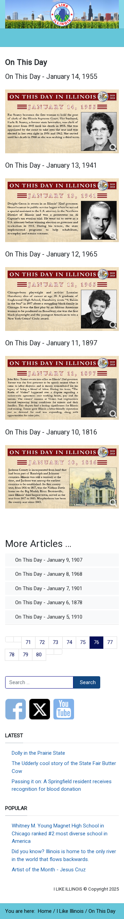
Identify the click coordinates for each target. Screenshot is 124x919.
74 (69, 642)
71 (28, 642)
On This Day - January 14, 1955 (51, 76)
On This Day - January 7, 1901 (48, 588)
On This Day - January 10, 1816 (51, 432)
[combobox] (39, 682)
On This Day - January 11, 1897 (51, 343)
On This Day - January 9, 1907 (48, 560)
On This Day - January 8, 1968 (48, 574)
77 (110, 642)
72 (42, 642)
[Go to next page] (50, 652)
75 (82, 642)
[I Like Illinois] (62, 13)
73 (55, 642)
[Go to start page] (9, 639)
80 (39, 655)
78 (11, 655)
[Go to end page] (58, 652)
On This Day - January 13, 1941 (51, 165)
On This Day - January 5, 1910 (48, 617)
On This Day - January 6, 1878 (48, 602)
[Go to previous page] (17, 639)
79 (25, 655)
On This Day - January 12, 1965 (51, 254)
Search (88, 682)
